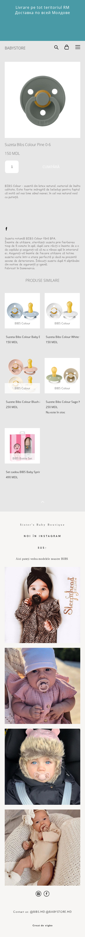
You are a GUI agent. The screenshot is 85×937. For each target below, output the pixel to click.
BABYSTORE (15, 48)
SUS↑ (42, 547)
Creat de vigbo (43, 925)
